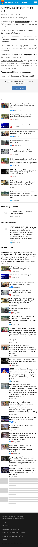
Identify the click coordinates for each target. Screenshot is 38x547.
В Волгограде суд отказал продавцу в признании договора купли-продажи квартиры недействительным (23, 182)
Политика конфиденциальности (13, 532)
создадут (30, 30)
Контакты (5, 526)
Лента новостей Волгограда (12, 543)
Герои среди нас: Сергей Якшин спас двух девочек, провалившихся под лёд (23, 105)
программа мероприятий (24, 54)
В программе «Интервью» (12, 61)
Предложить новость (22, 72)
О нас (4, 522)
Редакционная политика (10, 529)
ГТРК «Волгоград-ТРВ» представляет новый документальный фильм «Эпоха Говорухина (23, 171)
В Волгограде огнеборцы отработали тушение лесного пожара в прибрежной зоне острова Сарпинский (23, 161)
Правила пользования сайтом (12, 536)
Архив (4, 539)
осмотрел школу (22, 22)
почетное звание (9, 39)
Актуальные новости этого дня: (21, 124)
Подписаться (6, 72)
